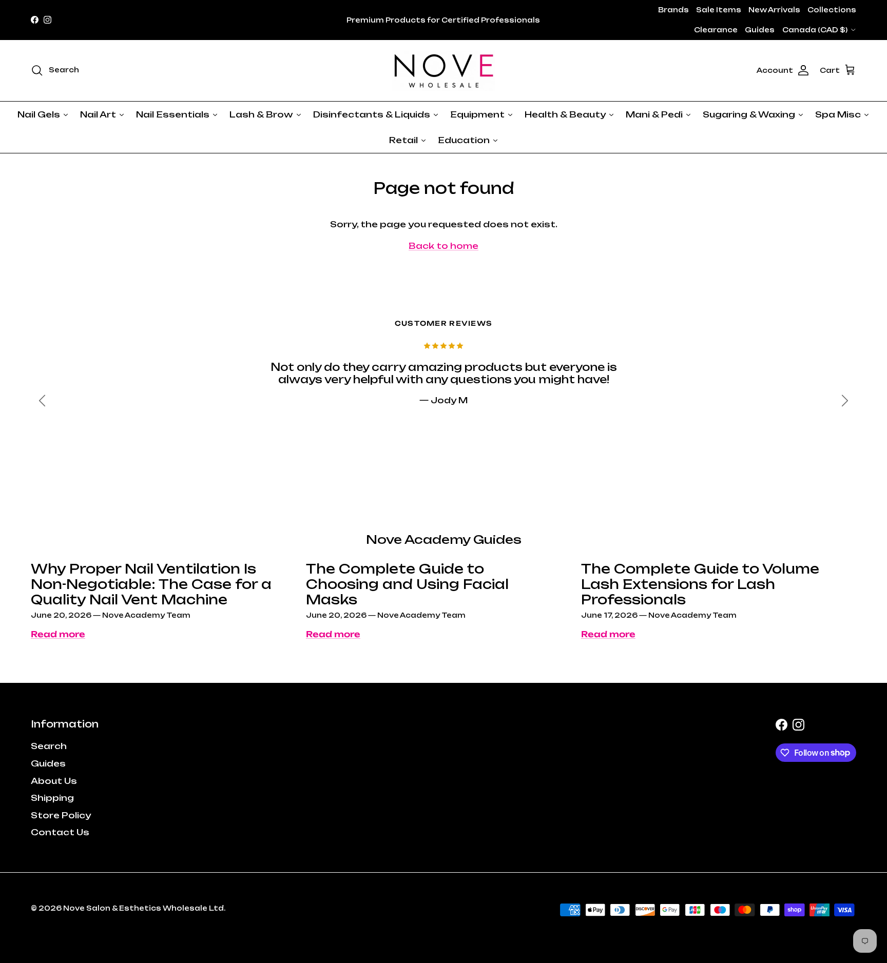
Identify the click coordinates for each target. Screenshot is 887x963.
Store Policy (61, 815)
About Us (54, 781)
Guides (760, 30)
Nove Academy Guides (444, 539)
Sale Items (718, 10)
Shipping (52, 798)
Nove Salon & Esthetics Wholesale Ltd (143, 908)
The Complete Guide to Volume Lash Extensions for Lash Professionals (700, 584)
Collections (831, 10)
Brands (673, 10)
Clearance (716, 30)
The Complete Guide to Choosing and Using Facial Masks (407, 584)
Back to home (443, 246)
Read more (58, 634)
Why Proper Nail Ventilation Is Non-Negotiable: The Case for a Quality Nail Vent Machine (151, 584)
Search (49, 746)
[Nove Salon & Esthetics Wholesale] (443, 70)
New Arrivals (774, 10)
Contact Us (60, 832)
